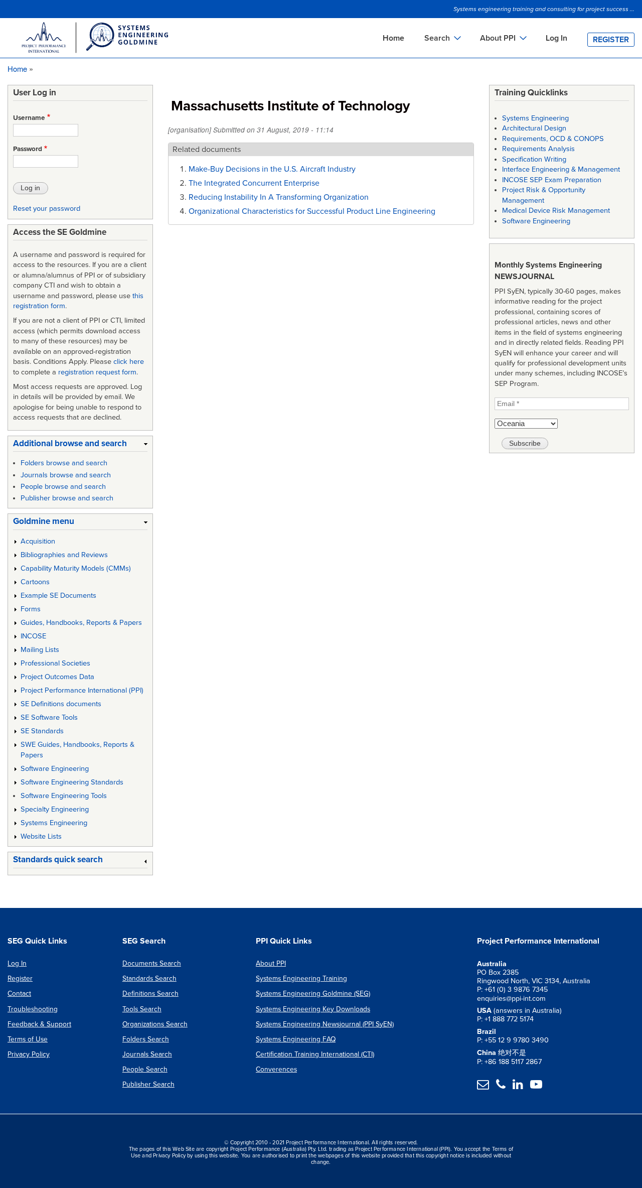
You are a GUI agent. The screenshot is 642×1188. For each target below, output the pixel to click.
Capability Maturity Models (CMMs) (76, 568)
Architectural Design (534, 128)
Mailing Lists (40, 649)
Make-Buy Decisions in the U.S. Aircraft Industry (272, 169)
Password (27, 149)
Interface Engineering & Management (561, 169)
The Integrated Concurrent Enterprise (254, 183)
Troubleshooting (33, 1009)
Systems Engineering (54, 823)
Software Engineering (55, 768)
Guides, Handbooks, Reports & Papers (81, 622)
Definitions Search (150, 993)
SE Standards (42, 731)
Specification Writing (534, 159)
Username (29, 118)
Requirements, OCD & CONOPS (553, 139)
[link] (80, 445)
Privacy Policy (29, 1054)
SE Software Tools (49, 717)
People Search (145, 1069)
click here (128, 361)
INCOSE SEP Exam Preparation (551, 180)
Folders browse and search (64, 463)
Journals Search (147, 1054)
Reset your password (46, 208)
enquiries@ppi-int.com (511, 998)
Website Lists (41, 836)
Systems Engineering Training (301, 978)
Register (611, 40)
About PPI (271, 963)
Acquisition (38, 541)
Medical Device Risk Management (556, 210)
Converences (276, 1069)
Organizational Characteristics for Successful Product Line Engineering (312, 211)
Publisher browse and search (67, 498)
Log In (556, 38)
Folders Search (145, 1039)
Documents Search (151, 963)
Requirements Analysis (538, 149)
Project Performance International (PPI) (82, 690)
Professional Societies (55, 663)
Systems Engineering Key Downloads (313, 1009)
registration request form (97, 372)
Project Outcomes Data (57, 677)
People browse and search (63, 486)
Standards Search (149, 978)
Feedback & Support (39, 1024)
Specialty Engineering (55, 809)
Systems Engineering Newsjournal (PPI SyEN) (325, 1024)
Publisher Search (148, 1084)
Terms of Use (28, 1039)
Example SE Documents (58, 595)
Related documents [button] (207, 150)
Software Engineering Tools (64, 795)
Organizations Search (155, 1024)
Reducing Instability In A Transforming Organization (279, 197)
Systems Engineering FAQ (296, 1039)
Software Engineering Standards (72, 782)
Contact (19, 993)
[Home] (94, 39)
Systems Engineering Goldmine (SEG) (313, 993)
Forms (31, 609)
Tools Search (142, 1009)
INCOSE (33, 636)
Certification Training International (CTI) (315, 1054)
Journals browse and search (66, 475)
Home (393, 38)
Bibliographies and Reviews (64, 555)
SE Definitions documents (61, 704)
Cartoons (35, 582)
